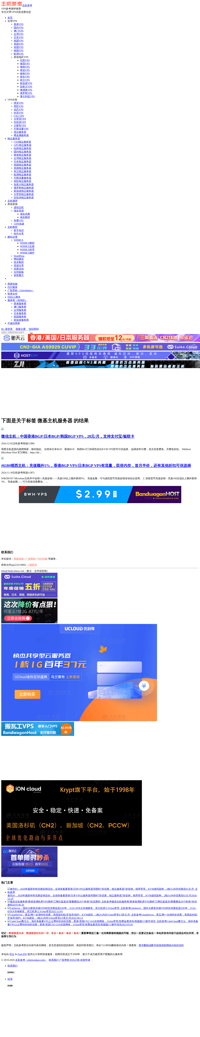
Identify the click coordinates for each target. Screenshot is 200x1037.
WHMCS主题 (27, 246)
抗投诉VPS (20, 122)
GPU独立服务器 (22, 145)
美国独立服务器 (22, 168)
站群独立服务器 (22, 148)
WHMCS (18, 240)
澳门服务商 (20, 306)
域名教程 (25, 217)
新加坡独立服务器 (24, 191)
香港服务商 (20, 303)
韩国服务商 (20, 316)
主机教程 (13, 227)
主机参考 (27, 5)
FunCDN (22, 954)
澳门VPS (18, 31)
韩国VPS (18, 40)
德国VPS (18, 50)
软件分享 (19, 233)
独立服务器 (14, 138)
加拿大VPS (26, 86)
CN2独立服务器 (22, 141)
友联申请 (85, 960)
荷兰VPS (25, 80)
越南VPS (25, 73)
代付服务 (13, 287)
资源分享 (19, 265)
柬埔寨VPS (26, 90)
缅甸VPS (25, 67)
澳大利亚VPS (27, 96)
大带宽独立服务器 (24, 194)
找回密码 (34, 329)
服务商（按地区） (18, 300)
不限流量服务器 (22, 178)
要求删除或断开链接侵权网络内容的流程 (161, 945)
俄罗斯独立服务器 (24, 187)
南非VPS (25, 76)
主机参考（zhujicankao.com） (31, 960)
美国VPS (18, 44)
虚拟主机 (19, 207)
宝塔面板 (19, 272)
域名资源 (19, 210)
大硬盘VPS (20, 125)
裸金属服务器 (21, 135)
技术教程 (19, 262)
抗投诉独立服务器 (24, 197)
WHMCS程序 (27, 249)
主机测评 (13, 201)
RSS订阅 (75, 960)
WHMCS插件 (27, 252)
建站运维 (13, 237)
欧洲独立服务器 (22, 174)
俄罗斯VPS (26, 93)
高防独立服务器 (22, 181)
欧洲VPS (18, 53)
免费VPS (18, 220)
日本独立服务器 (22, 161)
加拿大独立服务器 (24, 184)
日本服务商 (20, 313)
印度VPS (25, 60)
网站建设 (19, 259)
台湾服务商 (20, 310)
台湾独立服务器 (22, 158)
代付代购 (43, 558)
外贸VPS (18, 112)
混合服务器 (20, 132)
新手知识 (19, 230)
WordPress (19, 256)
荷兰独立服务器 (22, 171)
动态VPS (18, 109)
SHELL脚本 (14, 297)
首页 (10, 17)
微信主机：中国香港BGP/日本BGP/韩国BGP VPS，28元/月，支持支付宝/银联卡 (67, 436)
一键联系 (32, 565)
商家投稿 (13, 284)
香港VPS (18, 24)
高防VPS (18, 106)
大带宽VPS (20, 119)
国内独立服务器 (22, 151)
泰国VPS (25, 63)
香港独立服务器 (22, 155)
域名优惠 (25, 214)
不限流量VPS (21, 128)
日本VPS (18, 37)
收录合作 (13, 293)
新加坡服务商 (21, 320)
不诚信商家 (14, 323)
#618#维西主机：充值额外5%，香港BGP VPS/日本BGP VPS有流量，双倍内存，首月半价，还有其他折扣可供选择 (96, 465)
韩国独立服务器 (22, 164)
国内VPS (18, 27)
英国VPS (18, 47)
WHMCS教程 (27, 243)
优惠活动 (19, 268)
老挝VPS (25, 70)
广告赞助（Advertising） (21, 290)
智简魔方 (19, 275)
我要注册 (21, 329)
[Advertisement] (100, 392)
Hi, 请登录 (6, 329)
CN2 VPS (19, 116)
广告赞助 (31, 558)
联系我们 (54, 960)
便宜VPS (18, 103)
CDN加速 (19, 223)
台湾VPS (18, 34)
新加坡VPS (26, 83)
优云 (11, 954)
